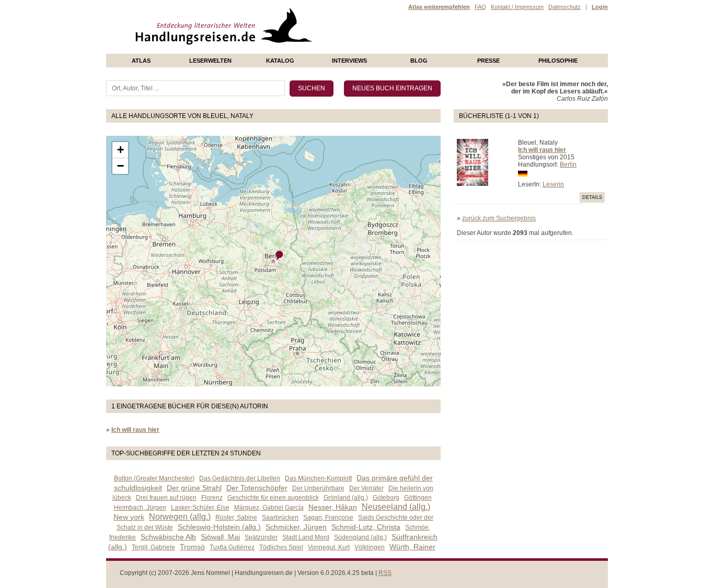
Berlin (568, 164)
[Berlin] (279, 256)
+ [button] (120, 149)
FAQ (480, 7)
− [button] (120, 165)
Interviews (349, 60)
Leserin (553, 184)
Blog (419, 60)
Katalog (280, 60)
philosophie (558, 60)
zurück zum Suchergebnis (499, 218)
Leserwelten (210, 60)
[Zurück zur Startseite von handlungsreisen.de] (299, 50)
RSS (384, 573)
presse (488, 60)
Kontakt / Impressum (517, 7)
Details (592, 197)
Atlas (141, 60)
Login (600, 7)
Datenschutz (564, 7)
